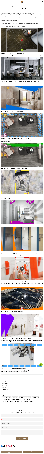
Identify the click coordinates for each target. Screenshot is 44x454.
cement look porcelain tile (28, 401)
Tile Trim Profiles (5, 381)
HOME (2, 6)
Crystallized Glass (5, 379)
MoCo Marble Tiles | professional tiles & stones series (12, 311)
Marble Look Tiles (5, 383)
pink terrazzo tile (36, 397)
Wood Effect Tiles (5, 389)
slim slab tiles (15, 397)
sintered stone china (26, 399)
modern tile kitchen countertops (25, 397)
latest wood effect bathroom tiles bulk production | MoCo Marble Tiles (15, 138)
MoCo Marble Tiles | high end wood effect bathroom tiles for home (14, 168)
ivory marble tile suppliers (7, 401)
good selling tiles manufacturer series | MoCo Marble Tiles (12, 53)
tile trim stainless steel (7, 397)
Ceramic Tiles (4, 387)
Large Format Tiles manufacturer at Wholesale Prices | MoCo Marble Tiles (16, 338)
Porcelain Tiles (4, 385)
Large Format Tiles (5, 377)
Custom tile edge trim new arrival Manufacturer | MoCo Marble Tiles (14, 368)
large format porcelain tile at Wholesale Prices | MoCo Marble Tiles (14, 195)
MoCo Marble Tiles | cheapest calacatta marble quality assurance (14, 111)
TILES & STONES (7, 6)
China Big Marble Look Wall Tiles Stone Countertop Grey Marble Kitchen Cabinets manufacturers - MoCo (21, 82)
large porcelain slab (6, 399)
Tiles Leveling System (6, 391)
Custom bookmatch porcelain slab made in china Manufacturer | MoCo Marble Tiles (18, 251)
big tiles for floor (14, 6)
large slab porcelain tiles (16, 399)
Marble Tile (5, 11)
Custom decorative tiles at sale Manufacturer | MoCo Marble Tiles (14, 281)
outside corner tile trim (18, 401)
